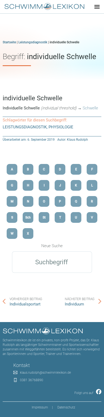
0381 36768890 (31, 380)
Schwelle (90, 108)
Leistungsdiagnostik (32, 42)
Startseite (9, 42)
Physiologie (61, 127)
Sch (28, 217)
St (44, 217)
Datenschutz (66, 407)
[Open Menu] (97, 6)
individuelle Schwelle (32, 98)
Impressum (40, 407)
